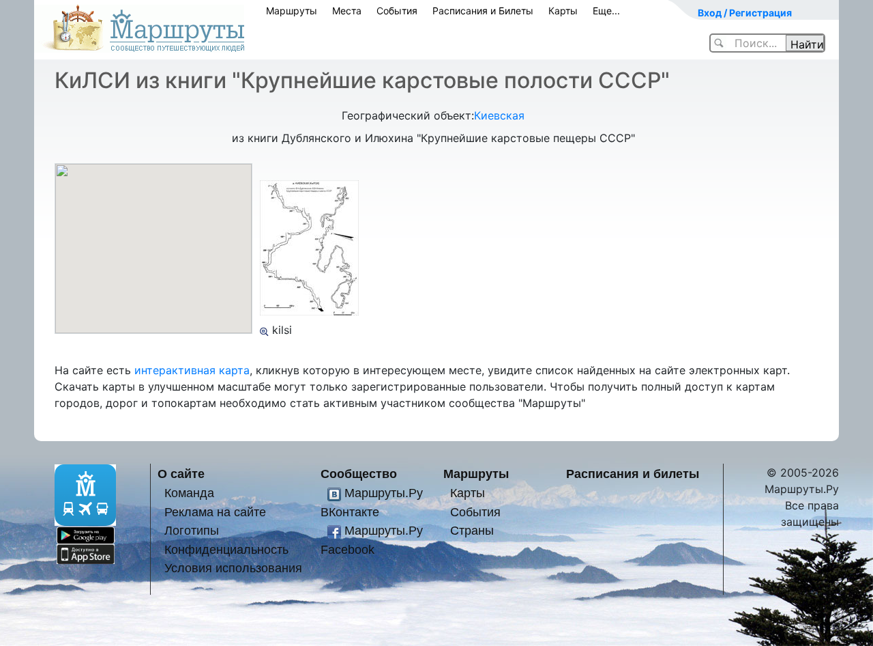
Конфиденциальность (226, 549)
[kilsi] (264, 330)
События (396, 10)
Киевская (499, 115)
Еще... (606, 10)
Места (346, 10)
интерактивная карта (192, 370)
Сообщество (359, 473)
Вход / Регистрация (745, 12)
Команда (189, 493)
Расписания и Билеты (482, 10)
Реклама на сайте (215, 512)
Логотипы (191, 530)
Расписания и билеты (632, 473)
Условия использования (233, 568)
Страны (472, 530)
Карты (563, 10)
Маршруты (291, 10)
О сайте (181, 473)
